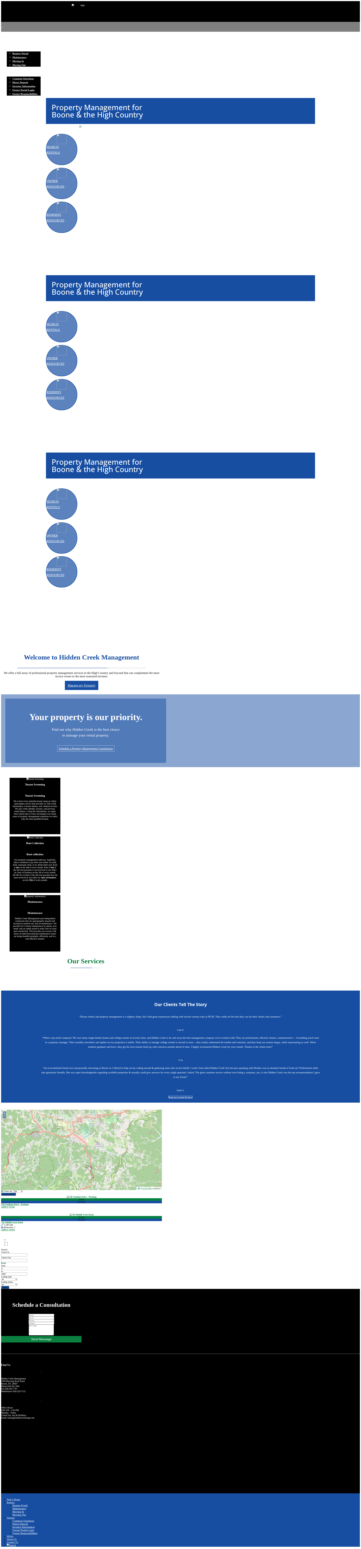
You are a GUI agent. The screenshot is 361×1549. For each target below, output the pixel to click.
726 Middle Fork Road (12, 1222)
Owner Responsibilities (24, 1533)
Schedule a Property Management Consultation (86, 748)
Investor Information (23, 1527)
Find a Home (84, 36)
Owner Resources (55, 183)
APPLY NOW (8, 1207)
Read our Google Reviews (180, 1097)
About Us (12, 1539)
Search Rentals (53, 149)
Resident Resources (55, 217)
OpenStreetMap (147, 1188)
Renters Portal (20, 53)
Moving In (18, 1511)
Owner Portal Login (23, 1530)
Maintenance (19, 1508)
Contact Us (12, 1542)
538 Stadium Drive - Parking (15, 1204)
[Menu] (2, 27)
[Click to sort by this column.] (2, 1191)
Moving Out (19, 1514)
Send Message (41, 1339)
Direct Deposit (20, 1523)
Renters (84, 46)
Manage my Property (81, 685)
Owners (11, 1517)
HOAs (10, 1536)
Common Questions (23, 1520)
